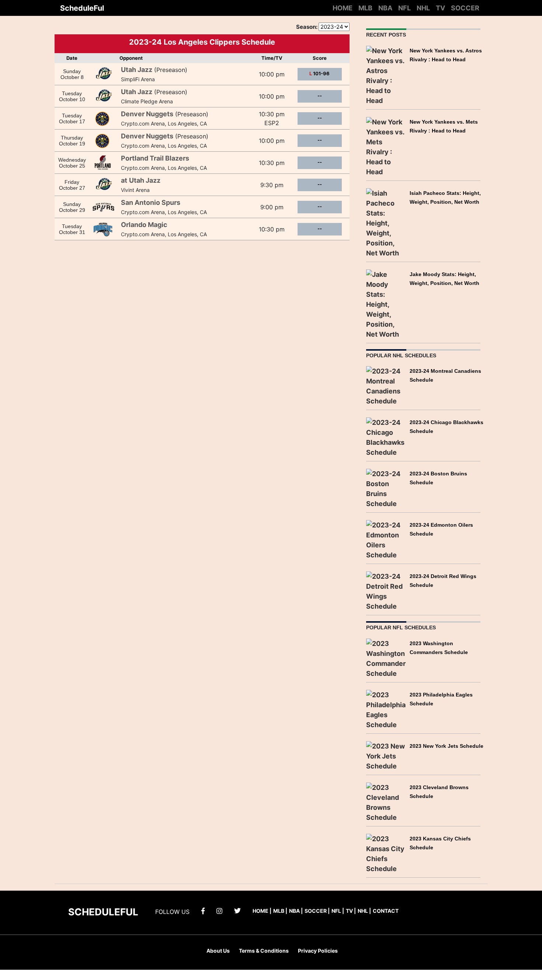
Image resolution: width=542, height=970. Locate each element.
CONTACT (386, 911)
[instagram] (219, 910)
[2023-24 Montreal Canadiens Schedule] (386, 385)
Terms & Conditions (264, 950)
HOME (342, 8)
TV (440, 8)
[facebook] (203, 910)
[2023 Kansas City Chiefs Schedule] (386, 853)
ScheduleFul (82, 8)
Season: (306, 26)
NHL (423, 8)
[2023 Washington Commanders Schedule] (386, 657)
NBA (385, 8)
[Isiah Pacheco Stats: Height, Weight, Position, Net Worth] (386, 222)
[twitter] (237, 910)
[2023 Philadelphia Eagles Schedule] (386, 709)
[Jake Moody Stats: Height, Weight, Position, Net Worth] (386, 303)
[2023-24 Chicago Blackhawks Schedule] (386, 437)
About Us (218, 950)
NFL (404, 8)
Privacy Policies (318, 950)
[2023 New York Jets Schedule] (386, 755)
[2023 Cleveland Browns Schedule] (386, 801)
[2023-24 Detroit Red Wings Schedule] (386, 591)
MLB (365, 8)
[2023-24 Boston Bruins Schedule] (386, 488)
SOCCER (465, 8)
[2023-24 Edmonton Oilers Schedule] (386, 539)
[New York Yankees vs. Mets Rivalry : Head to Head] (386, 146)
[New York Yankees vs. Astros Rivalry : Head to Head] (386, 75)
